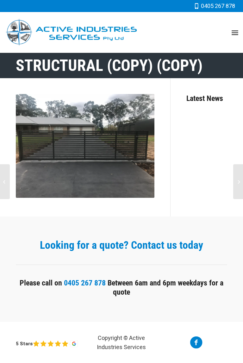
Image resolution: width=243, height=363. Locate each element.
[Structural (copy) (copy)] (5, 181)
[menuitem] (235, 32)
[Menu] (235, 32)
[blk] (47, 343)
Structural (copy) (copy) (109, 65)
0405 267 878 (218, 6)
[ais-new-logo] (71, 32)
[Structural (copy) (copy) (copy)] (238, 181)
